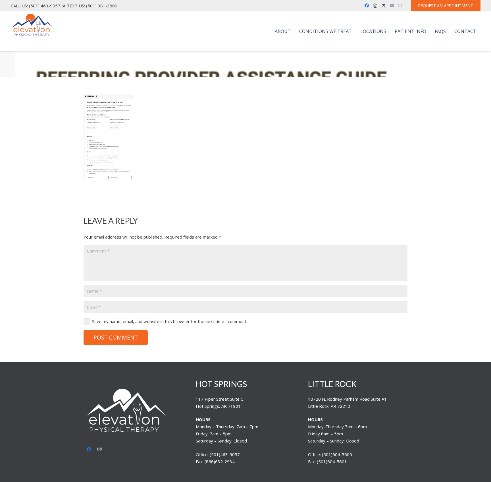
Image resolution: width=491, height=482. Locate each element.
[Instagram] (375, 5)
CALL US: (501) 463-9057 (35, 6)
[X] (383, 5)
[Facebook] (366, 5)
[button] (293, 31)
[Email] (392, 5)
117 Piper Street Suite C (219, 399)
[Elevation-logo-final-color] (33, 25)
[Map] (400, 5)
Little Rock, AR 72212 (329, 406)
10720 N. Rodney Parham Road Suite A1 (347, 399)
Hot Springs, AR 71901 (218, 406)
